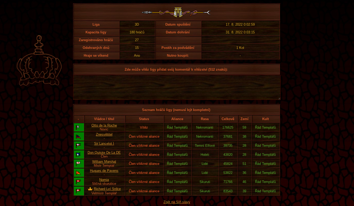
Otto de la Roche (104, 125)
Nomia (104, 180)
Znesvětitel (104, 134)
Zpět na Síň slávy (177, 202)
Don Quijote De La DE (104, 152)
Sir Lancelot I (104, 143)
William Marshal (104, 162)
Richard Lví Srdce (107, 189)
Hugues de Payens (104, 171)
